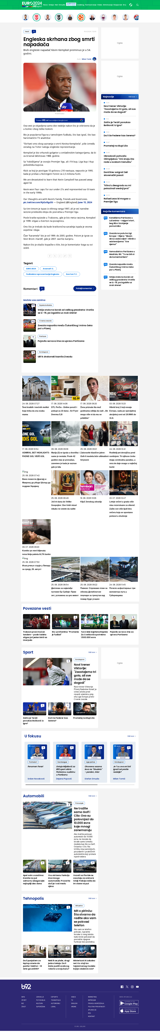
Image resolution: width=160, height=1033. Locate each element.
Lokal (53, 1007)
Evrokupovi (43, 352)
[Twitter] (127, 987)
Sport (24, 1000)
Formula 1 (33, 762)
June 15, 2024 (85, 202)
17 (72, 747)
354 (105, 218)
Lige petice (80, 712)
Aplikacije (92, 1010)
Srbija (51, 5)
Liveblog (80, 5)
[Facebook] (122, 987)
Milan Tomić (86, 59)
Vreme (73, 1007)
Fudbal (29, 626)
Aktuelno (29, 870)
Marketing (92, 997)
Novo (45, 5)
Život (24, 1007)
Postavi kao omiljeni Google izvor (52, 120)
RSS (89, 1013)
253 (105, 233)
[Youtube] (137, 987)
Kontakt (91, 1016)
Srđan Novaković (36, 779)
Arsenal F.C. (48, 268)
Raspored (118, 5)
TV (72, 1000)
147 (33, 306)
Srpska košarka (45, 305)
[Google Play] (129, 1003)
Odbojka (29, 712)
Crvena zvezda (45, 321)
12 (100, 747)
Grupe (125, 5)
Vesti (27, 31)
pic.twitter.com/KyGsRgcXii (38, 202)
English (74, 1003)
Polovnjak (79, 803)
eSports (54, 997)
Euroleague (62, 762)
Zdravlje (40, 997)
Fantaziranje (90, 5)
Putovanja (40, 1000)
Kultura (39, 1003)
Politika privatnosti (96, 1007)
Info (23, 997)
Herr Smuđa (60, 5)
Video (99, 5)
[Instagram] (132, 987)
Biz (23, 1003)
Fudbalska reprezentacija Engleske (42, 274)
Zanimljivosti (56, 870)
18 (33, 337)
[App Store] (129, 1011)
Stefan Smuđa (92, 779)
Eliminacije (108, 5)
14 (33, 352)
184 (33, 321)
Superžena (40, 1007)
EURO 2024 (31, 268)
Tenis (53, 712)
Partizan (42, 336)
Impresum (92, 1000)
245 (105, 251)
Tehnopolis (55, 1000)
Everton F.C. (71, 274)
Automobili (55, 1003)
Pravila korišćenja (96, 1003)
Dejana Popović (64, 779)
